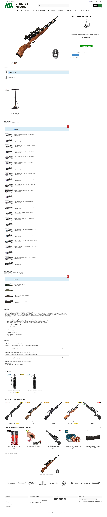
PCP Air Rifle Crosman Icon (14, 421)
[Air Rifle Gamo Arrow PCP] (53, 438)
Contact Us (8, 1)
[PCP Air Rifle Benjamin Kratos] (73, 411)
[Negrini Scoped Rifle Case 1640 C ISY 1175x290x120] (93, 438)
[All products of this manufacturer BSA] (86, 24)
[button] (25, 10)
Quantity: (83, 41)
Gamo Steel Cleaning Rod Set (14, 446)
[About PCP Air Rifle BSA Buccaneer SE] (52, 464)
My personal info (9, 504)
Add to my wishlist (75, 57)
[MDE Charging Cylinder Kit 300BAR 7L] (15, 381)
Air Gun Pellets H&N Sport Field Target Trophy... (73, 447)
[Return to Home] (5, 13)
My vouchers (8, 506)
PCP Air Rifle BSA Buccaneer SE (46, 474)
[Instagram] (62, 499)
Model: (72, 31)
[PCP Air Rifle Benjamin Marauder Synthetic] (53, 411)
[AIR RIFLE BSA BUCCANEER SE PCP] (11, 63)
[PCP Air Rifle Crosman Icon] (14, 411)
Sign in (101, 7)
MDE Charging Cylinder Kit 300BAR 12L (34, 390)
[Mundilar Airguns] (16, 5)
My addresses (8, 502)
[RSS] (65, 499)
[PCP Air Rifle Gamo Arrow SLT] (92, 411)
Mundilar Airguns (51, 512)
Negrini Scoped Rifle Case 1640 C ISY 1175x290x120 (93, 447)
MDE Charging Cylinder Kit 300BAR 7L (14, 390)
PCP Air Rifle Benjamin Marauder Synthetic (53, 421)
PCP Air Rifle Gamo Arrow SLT (92, 421)
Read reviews (76, 54)
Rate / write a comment (85, 54)
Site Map (12, 1)
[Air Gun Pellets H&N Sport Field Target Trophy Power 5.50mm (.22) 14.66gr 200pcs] (73, 438)
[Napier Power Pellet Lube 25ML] (34, 438)
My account (8, 496)
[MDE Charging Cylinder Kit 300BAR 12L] (34, 381)
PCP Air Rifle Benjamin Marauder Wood (34, 421)
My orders (8, 499)
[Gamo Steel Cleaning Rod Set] (14, 438)
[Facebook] (55, 499)
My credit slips (8, 501)
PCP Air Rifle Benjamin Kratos (73, 421)
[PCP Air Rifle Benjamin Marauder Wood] (33, 411)
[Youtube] (60, 499)
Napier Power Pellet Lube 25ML (33, 446)
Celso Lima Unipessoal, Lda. (60, 512)
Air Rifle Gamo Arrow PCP (53, 446)
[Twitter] (57, 499)
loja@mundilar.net (37, 502)
